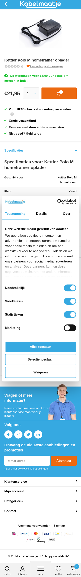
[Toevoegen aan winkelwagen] (59, 93)
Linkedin (38, 434)
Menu (40, 574)
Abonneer (63, 460)
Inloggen (22, 574)
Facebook (8, 434)
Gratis (13, 120)
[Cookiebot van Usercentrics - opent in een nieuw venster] (57, 201)
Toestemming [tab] (15, 213)
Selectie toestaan (40, 359)
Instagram (18, 434)
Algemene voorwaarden (34, 525)
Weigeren (40, 372)
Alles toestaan (40, 346)
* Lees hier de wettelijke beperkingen (26, 468)
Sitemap (59, 525)
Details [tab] (41, 213)
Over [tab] (66, 213)
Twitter (28, 434)
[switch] (70, 301)
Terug (5, 4)
